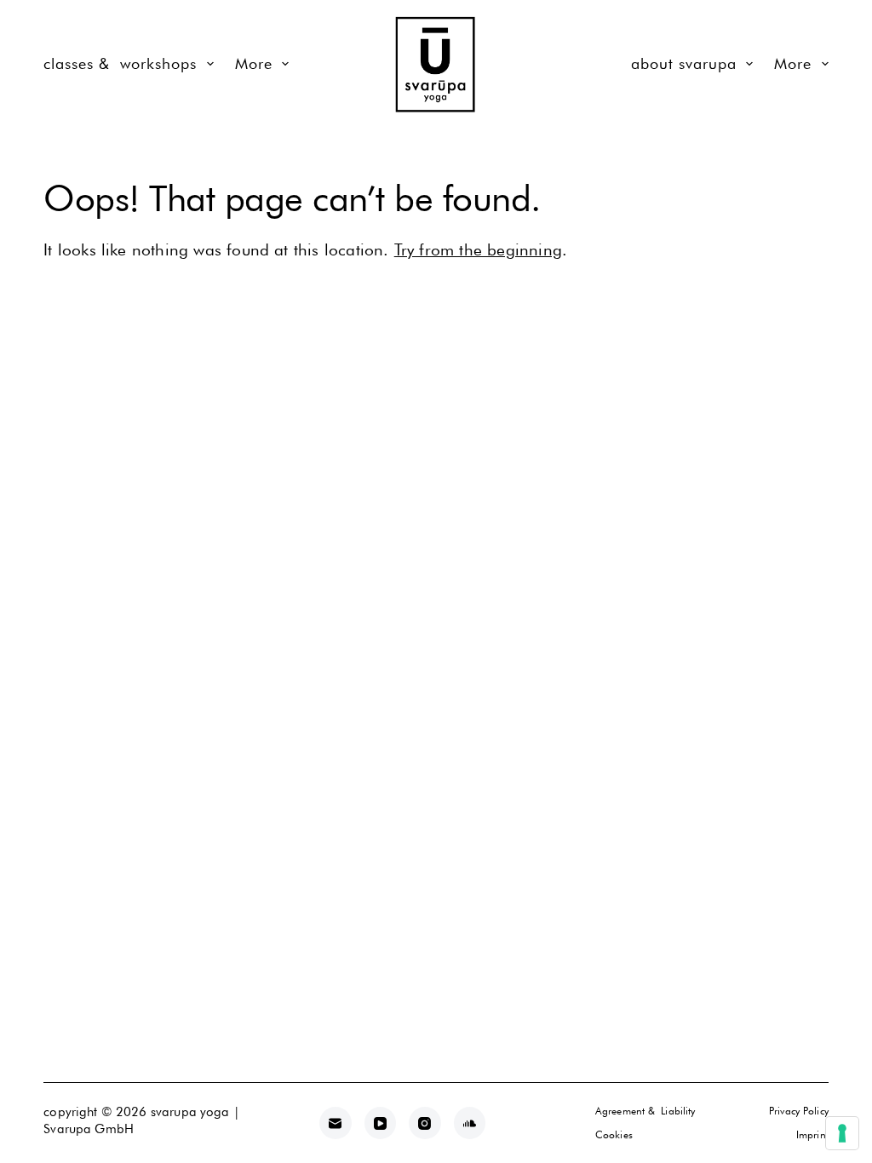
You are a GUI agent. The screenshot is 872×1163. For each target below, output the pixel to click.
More (253, 63)
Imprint (812, 1134)
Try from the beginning (478, 249)
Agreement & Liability (645, 1110)
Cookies (614, 1134)
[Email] (335, 1123)
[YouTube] (380, 1123)
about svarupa (684, 63)
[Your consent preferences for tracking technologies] (842, 1133)
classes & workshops (120, 63)
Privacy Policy (799, 1110)
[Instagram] (425, 1123)
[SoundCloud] (470, 1123)
